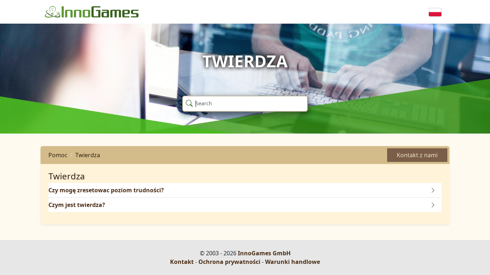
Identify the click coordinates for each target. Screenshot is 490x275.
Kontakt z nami (417, 155)
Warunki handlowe (292, 262)
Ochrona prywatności (229, 262)
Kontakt (182, 262)
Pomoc (57, 155)
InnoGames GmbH (264, 253)
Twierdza (87, 155)
